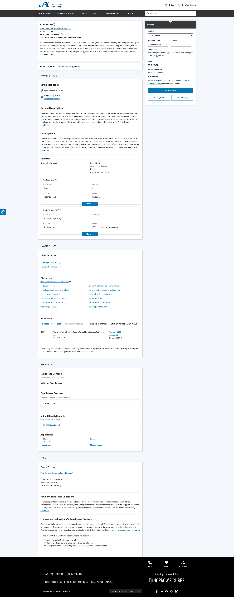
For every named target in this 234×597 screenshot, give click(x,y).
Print (171, 5)
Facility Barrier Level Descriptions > (51, 419)
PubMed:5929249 (115, 332)
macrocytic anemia (48, 262)
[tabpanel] (90, 336)
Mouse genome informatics (76, 581)
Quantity (174, 40)
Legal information (74, 574)
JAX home (49, 574)
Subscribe (183, 566)
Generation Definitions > (99, 166)
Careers (59, 574)
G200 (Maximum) (53, 425)
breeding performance (129, 530)
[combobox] (125, 591)
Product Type (154, 40)
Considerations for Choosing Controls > (53, 378)
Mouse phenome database (102, 581)
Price (150, 61)
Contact (150, 566)
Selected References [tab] (50, 323)
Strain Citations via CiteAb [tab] (124, 323)
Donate (167, 566)
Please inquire (46, 445)
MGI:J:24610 (113, 335)
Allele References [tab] (98, 323)
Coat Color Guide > (46, 442)
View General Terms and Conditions (55, 473)
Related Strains (189, 5)
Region (151, 31)
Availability (153, 76)
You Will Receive (155, 69)
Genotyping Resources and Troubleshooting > (55, 397)
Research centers (53, 581)
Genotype (152, 49)
